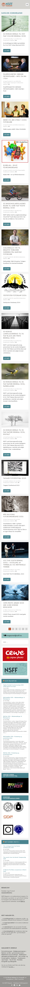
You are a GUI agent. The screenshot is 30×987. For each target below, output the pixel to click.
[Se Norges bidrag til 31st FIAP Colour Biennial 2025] (15, 23)
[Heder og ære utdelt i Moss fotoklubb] (15, 109)
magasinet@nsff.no (14, 635)
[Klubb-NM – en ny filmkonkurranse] (15, 151)
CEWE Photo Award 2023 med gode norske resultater (13, 605)
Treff (15, 482)
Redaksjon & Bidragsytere (21, 983)
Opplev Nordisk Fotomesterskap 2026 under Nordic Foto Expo (13, 685)
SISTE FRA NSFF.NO (11, 681)
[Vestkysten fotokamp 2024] (15, 283)
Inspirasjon (13, 82)
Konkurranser (6, 40)
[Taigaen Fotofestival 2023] (15, 468)
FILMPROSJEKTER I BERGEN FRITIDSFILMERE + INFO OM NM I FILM (14, 76)
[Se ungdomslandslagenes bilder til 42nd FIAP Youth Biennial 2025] (15, 193)
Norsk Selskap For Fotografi (16, 977)
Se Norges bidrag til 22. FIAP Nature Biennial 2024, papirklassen (14, 384)
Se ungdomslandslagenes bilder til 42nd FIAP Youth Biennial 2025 (14, 206)
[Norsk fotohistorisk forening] (19, 811)
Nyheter (12, 40)
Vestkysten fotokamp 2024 (14, 295)
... (19, 629)
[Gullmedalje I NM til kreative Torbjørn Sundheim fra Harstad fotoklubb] (15, 237)
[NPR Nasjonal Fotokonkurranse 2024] (15, 504)
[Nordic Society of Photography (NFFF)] (8, 811)
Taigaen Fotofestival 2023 (14, 478)
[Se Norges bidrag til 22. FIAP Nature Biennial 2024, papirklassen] (15, 371)
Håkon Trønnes (8, 610)
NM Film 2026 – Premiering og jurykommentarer (11, 753)
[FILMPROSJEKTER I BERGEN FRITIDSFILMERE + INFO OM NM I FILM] (15, 64)
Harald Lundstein (9, 481)
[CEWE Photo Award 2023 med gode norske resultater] (15, 592)
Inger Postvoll (8, 81)
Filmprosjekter (6, 82)
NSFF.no (22, 901)
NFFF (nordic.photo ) (12, 842)
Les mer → (11, 967)
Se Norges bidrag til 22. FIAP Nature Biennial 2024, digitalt (14, 432)
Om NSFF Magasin (7, 983)
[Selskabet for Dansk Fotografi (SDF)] (8, 822)
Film (20, 81)
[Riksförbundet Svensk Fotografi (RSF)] (19, 834)
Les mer (6, 50)
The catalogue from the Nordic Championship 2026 (11, 846)
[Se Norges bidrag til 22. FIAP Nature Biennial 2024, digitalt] (15, 420)
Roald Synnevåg (9, 38)
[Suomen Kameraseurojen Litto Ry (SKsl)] (8, 834)
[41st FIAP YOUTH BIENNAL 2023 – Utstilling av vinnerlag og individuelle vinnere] (15, 550)
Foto (20, 38)
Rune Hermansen (9, 519)
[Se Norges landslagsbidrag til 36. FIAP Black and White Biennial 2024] (15, 321)
